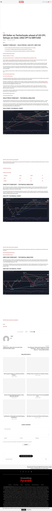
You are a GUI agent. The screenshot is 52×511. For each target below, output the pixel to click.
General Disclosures (35, 484)
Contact (42, 484)
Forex (4, 32)
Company (9, 484)
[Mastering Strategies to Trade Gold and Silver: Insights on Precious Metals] (14, 364)
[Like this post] (27, 331)
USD (7, 100)
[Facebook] (20, 471)
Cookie (21, 484)
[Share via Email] (34, 331)
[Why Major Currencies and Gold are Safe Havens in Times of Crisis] (38, 406)
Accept (23, 509)
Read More (29, 509)
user (12, 336)
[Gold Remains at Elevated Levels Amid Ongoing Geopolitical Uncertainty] (14, 406)
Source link (5, 326)
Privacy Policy (16, 484)
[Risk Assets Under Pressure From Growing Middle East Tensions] (38, 385)
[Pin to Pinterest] (32, 331)
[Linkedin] (47, 2)
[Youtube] (48, 2)
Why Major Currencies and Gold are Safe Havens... (38, 416)
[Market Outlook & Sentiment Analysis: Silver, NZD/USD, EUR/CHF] (14, 385)
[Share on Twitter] (31, 331)
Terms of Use (27, 484)
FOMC (44, 82)
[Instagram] (45, 2)
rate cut (46, 82)
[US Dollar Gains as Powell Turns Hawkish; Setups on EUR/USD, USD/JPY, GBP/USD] (38, 364)
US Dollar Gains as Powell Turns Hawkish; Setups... (38, 373)
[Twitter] (44, 2)
